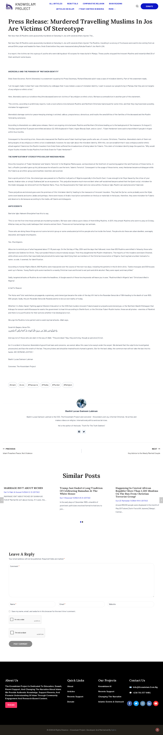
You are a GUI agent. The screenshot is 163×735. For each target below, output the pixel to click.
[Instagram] (142, 703)
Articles (71, 692)
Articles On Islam (65, 9)
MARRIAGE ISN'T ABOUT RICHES (23, 488)
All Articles (55, 3)
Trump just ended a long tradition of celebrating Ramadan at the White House (81, 491)
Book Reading (115, 3)
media (45, 385)
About (70, 686)
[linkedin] (149, 703)
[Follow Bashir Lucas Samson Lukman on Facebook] (79, 432)
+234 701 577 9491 (142, 693)
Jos (21, 385)
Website (112, 604)
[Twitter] (136, 703)
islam (13, 385)
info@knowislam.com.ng (145, 687)
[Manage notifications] (157, 730)
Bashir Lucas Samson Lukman (81, 411)
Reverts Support (75, 697)
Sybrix (113, 730)
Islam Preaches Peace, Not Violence (17, 451)
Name (13, 604)
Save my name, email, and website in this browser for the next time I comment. (44, 611)
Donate (149, 6)
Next (161, 500)
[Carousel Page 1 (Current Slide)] (81, 522)
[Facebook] (129, 703)
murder (56, 385)
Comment (14, 566)
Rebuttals (72, 3)
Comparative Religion (93, 3)
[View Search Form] (137, 6)
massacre (33, 385)
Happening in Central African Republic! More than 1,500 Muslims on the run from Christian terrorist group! (137, 492)
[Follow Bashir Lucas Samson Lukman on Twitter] (84, 432)
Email (62, 604)
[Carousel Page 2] (82, 522)
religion (68, 385)
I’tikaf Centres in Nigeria (91, 9)
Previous (2, 500)
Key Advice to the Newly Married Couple (144, 451)
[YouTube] (155, 703)
